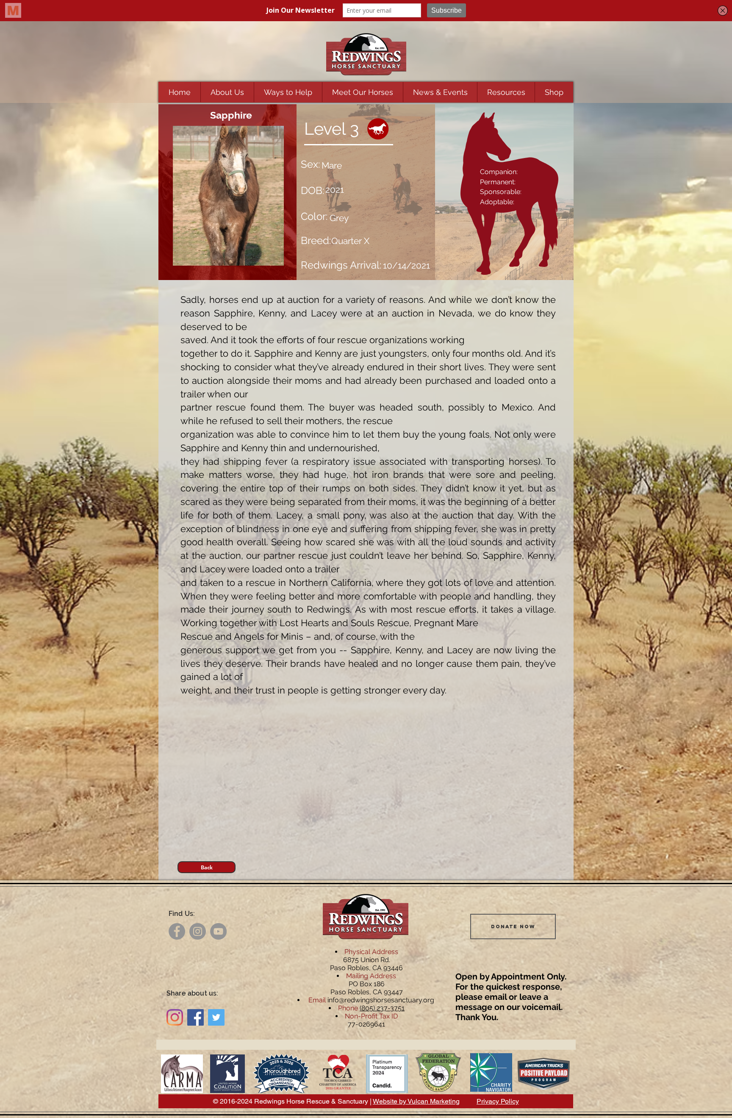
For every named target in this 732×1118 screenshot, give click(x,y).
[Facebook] (177, 931)
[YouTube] (218, 931)
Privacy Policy (498, 1101)
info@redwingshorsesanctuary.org (380, 1000)
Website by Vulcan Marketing (416, 1101)
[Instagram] (197, 931)
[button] (227, 92)
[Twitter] (216, 1017)
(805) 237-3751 (382, 1008)
